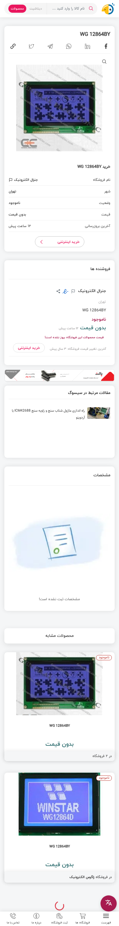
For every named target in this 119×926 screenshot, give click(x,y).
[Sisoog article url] (59, 415)
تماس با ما (13, 922)
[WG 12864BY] (59, 706)
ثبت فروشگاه (59, 922)
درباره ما (36, 922)
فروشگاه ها (82, 922)
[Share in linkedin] (87, 46)
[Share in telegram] (50, 46)
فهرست (106, 922)
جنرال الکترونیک (91, 290)
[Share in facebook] (106, 46)
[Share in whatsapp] (68, 46)
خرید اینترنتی (68, 242)
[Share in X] (31, 46)
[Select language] (109, 903)
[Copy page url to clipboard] (13, 46)
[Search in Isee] (91, 8)
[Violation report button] (11, 180)
